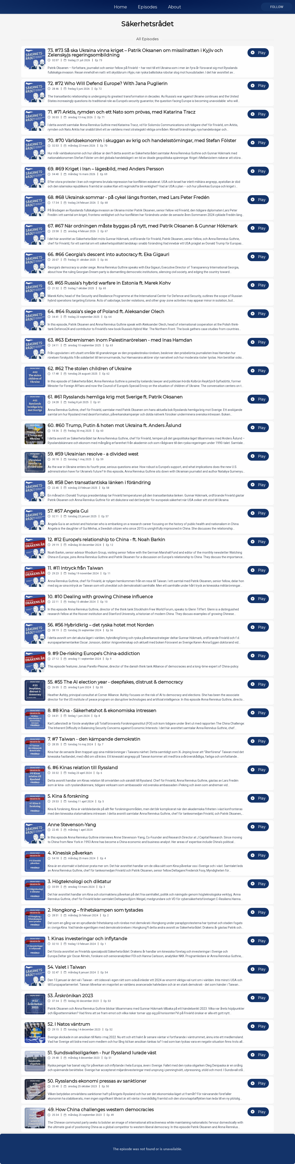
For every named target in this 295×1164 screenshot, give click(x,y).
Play (262, 52)
